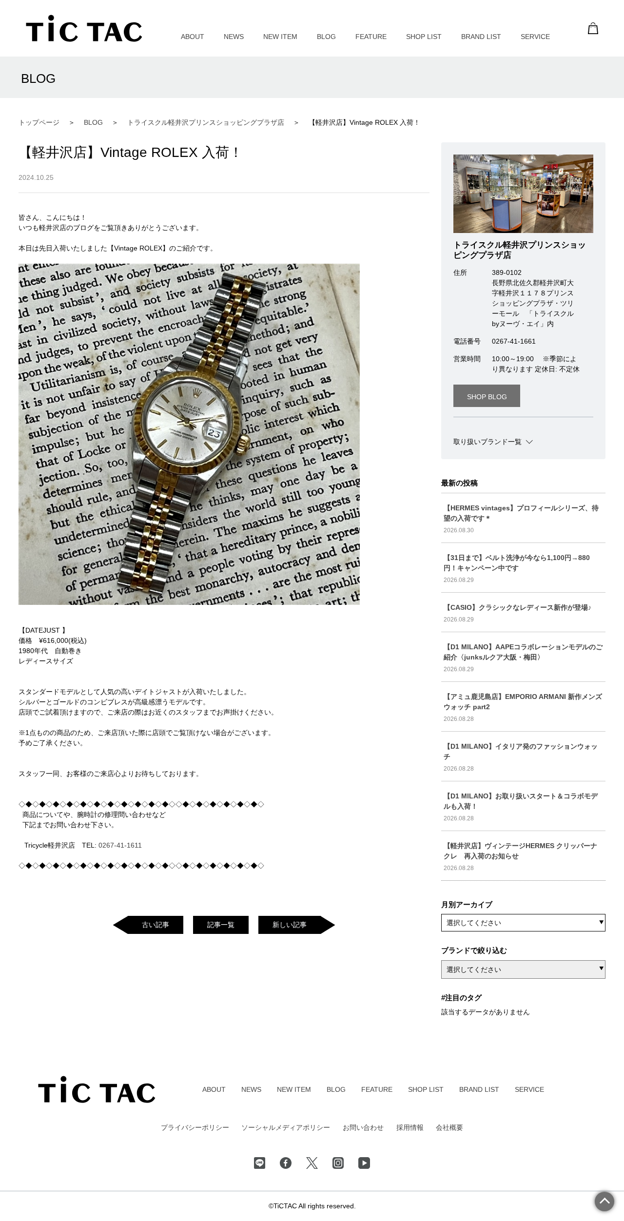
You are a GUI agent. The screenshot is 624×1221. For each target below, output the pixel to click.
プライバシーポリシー (195, 1127)
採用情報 (410, 1127)
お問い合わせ (363, 1127)
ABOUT (192, 36)
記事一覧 (220, 925)
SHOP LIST (424, 36)
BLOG (326, 36)
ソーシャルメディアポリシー (285, 1127)
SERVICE (535, 36)
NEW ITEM (280, 36)
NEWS (234, 36)
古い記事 (155, 925)
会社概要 (449, 1127)
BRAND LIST (481, 36)
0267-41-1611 (120, 845)
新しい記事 (290, 925)
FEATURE (371, 36)
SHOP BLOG (487, 397)
